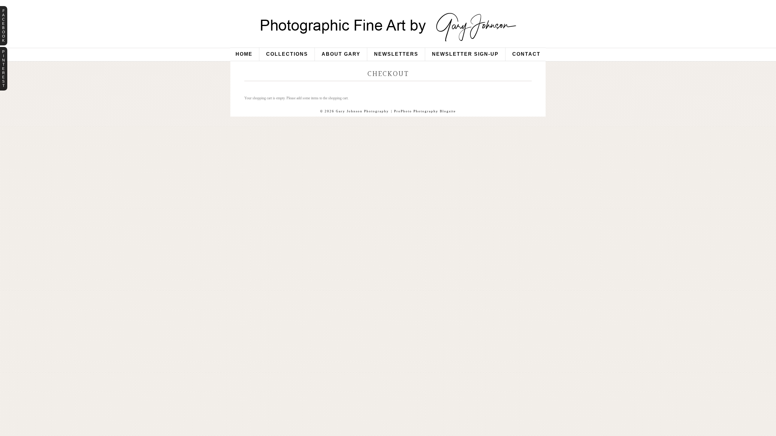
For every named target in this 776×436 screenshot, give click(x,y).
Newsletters (396, 54)
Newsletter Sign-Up (465, 54)
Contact (526, 54)
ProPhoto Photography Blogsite (425, 111)
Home (244, 54)
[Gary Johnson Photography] (388, 45)
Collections (287, 54)
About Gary (341, 54)
